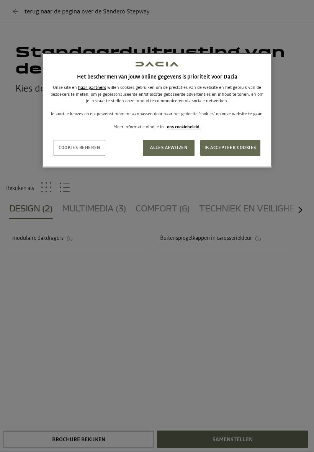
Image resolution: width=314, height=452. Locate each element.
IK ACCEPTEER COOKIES (230, 147)
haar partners (92, 88)
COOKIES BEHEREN (79, 147)
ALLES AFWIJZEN (168, 147)
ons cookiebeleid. (184, 127)
